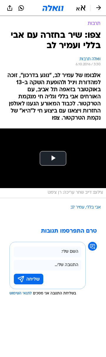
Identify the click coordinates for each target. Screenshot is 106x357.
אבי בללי (93, 207)
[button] (80, 8)
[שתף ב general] (9, 8)
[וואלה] (53, 8)
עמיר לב (77, 207)
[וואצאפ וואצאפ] (21, 8)
